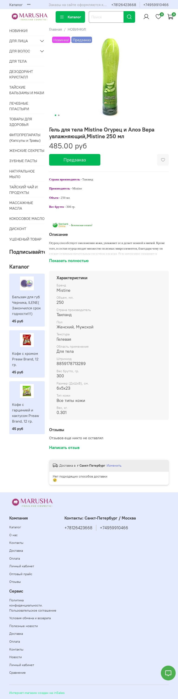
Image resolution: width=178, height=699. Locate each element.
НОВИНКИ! (77, 29)
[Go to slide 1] (55, 115)
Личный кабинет (21, 566)
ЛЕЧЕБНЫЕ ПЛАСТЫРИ (19, 106)
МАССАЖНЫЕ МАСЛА (21, 205)
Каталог (16, 4)
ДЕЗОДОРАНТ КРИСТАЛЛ (21, 74)
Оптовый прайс (20, 574)
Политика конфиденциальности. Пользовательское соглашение (32, 605)
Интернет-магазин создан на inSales (37, 693)
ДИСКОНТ (17, 228)
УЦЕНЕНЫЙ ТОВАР (25, 239)
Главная (55, 29)
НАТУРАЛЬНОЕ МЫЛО (22, 174)
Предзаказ (75, 160)
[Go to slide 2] (58, 115)
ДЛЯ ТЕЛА (18, 61)
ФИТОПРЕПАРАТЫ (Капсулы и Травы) (25, 137)
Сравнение (17, 672)
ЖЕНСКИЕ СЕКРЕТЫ (26, 150)
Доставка (16, 550)
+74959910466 (156, 4)
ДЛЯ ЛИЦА (18, 40)
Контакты (16, 543)
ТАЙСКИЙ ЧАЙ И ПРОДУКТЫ (23, 190)
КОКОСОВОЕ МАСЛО (26, 218)
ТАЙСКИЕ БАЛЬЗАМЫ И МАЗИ (26, 90)
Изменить (114, 465)
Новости (15, 657)
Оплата (14, 558)
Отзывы (15, 582)
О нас (13, 535)
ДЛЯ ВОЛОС (19, 51)
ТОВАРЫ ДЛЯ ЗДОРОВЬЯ (20, 122)
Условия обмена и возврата (30, 618)
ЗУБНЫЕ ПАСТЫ (23, 160)
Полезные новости (23, 626)
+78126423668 (123, 4)
